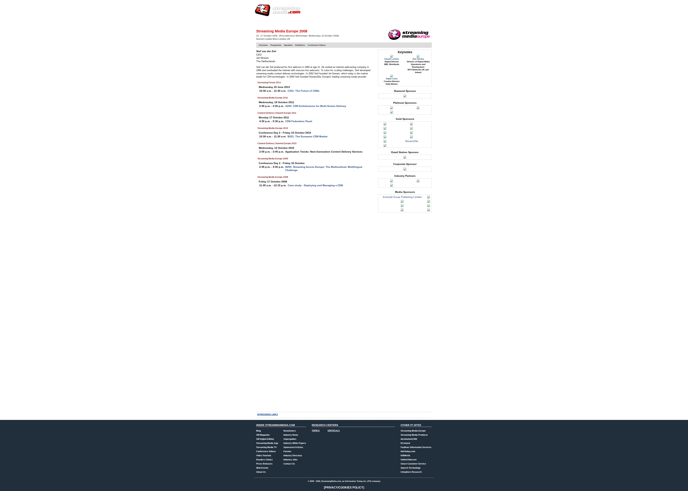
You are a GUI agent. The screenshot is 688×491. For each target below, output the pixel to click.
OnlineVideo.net (409, 459)
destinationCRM (409, 439)
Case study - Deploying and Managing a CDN (315, 185)
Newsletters (289, 431)
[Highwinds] (412, 129)
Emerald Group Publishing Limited (402, 197)
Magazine (263, 435)
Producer (290, 22)
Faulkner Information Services (416, 447)
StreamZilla (411, 141)
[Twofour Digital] (405, 170)
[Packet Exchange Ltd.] (412, 137)
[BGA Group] (385, 124)
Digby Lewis (392, 79)
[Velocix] (392, 113)
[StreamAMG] (418, 108)
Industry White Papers (294, 443)
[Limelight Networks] (412, 133)
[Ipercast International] (385, 133)
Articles (322, 22)
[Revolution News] (402, 210)
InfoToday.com (408, 451)
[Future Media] (429, 197)
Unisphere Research (411, 472)
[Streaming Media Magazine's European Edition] (429, 210)
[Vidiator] (385, 146)
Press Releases (264, 464)
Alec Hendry (418, 59)
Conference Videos (317, 45)
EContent (405, 443)
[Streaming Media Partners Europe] (385, 142)
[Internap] (392, 108)
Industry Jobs (290, 459)
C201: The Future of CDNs (303, 90)
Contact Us (289, 464)
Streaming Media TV (266, 447)
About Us (261, 472)
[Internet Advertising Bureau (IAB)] (418, 181)
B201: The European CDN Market (308, 136)
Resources (375, 22)
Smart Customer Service (413, 464)
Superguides (289, 439)
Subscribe (306, 22)
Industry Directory (292, 455)
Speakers (288, 45)
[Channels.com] (405, 158)
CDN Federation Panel (298, 121)
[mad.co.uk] (402, 202)
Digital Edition (265, 439)
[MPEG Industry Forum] (392, 186)
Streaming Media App (267, 443)
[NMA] (429, 202)
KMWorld (405, 455)
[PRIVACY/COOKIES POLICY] (344, 487)
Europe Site (273, 22)
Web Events (393, 22)
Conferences (412, 22)
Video (334, 22)
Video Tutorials (263, 455)
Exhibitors (300, 45)
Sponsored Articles (293, 447)
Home (259, 22)
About (428, 22)
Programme (275, 45)
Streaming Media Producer (414, 435)
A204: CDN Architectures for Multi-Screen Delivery (315, 106)
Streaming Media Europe (413, 431)
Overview (263, 45)
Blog (258, 431)
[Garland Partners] (412, 124)
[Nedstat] (385, 137)
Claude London (391, 59)
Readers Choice (264, 459)
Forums (287, 451)
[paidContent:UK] (402, 206)
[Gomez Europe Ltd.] (385, 129)
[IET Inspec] (392, 181)
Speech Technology (411, 468)
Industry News (290, 435)
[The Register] (429, 206)
